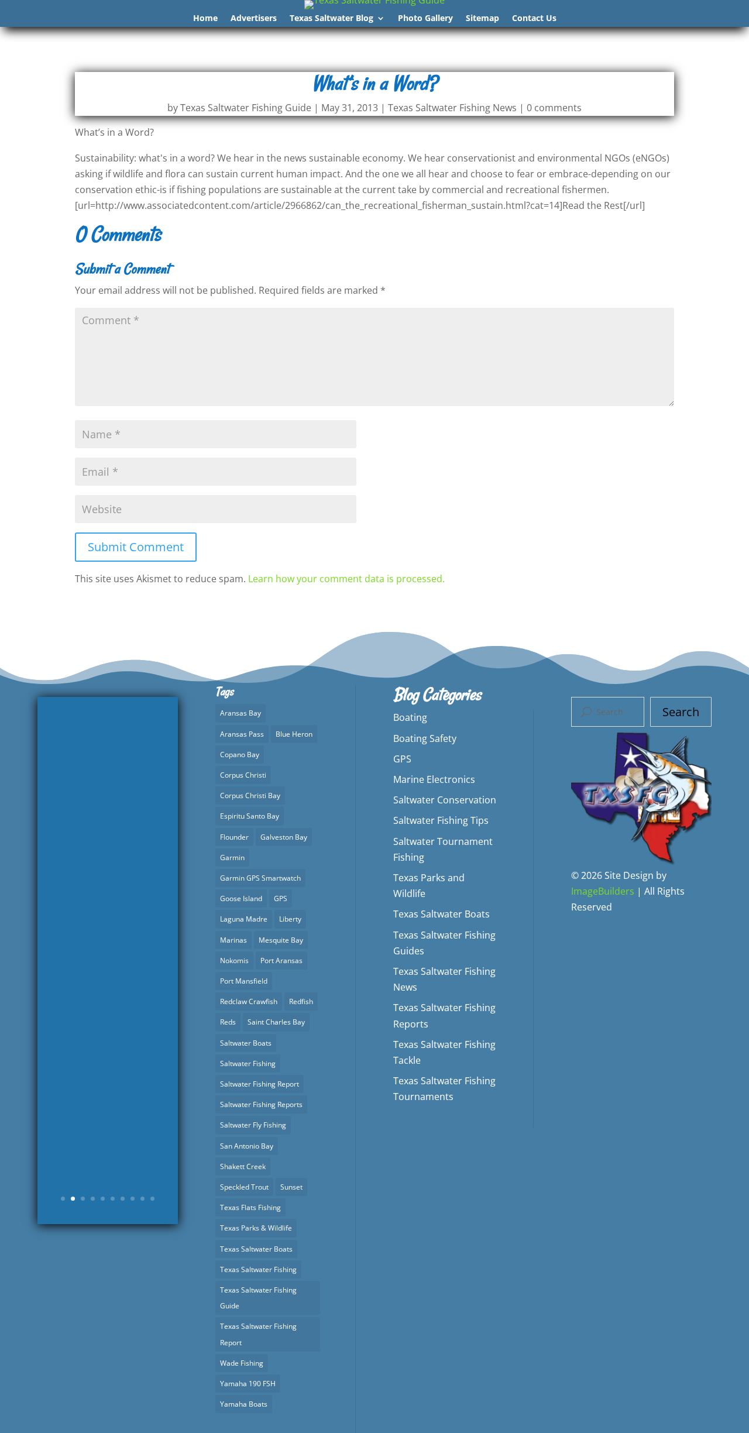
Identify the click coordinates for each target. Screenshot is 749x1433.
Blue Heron (294, 734)
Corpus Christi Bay (250, 795)
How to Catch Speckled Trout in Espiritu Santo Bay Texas (107, 888)
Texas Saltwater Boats (256, 1249)
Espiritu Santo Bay (249, 816)
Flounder (234, 837)
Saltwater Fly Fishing (253, 1125)
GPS (280, 898)
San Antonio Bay (246, 1146)
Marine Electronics (434, 779)
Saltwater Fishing (248, 1063)
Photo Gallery (425, 18)
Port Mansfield (243, 981)
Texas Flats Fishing (250, 1207)
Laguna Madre (243, 919)
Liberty (290, 919)
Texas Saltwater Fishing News (452, 107)
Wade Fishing (241, 1363)
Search (680, 712)
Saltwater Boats (246, 1043)
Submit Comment (136, 547)
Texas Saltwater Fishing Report (258, 1334)
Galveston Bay (283, 837)
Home (205, 18)
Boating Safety (424, 738)
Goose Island (241, 898)
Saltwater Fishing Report (259, 1084)
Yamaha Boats (243, 1404)
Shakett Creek (243, 1166)
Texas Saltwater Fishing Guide (245, 107)
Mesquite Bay (281, 940)
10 (152, 1199)
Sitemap (482, 18)
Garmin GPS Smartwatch (260, 878)
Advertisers (254, 18)
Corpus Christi (243, 775)
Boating (410, 717)
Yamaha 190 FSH (248, 1384)
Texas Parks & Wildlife (256, 1228)
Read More (107, 1126)
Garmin (232, 857)
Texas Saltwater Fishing (258, 1269)
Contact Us (534, 18)
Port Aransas (281, 960)
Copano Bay (239, 755)
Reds (228, 1022)
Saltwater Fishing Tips (441, 820)
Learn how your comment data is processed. (346, 578)
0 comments (554, 107)
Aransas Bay (240, 713)
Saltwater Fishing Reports (261, 1104)
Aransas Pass (242, 734)
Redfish (301, 1001)
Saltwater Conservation (444, 799)
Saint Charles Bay (276, 1022)
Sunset (291, 1187)
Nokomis (234, 960)
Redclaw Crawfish (248, 1001)
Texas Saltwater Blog (331, 18)
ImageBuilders (602, 891)
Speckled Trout (244, 1187)
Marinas (233, 940)
